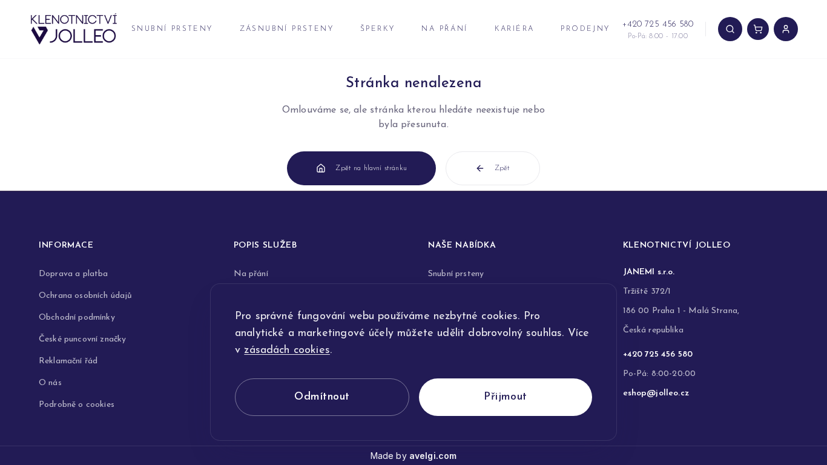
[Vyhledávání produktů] (730, 29)
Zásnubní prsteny (287, 29)
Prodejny (585, 29)
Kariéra (515, 29)
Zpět (502, 168)
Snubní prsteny (172, 29)
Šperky (377, 29)
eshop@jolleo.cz (656, 393)
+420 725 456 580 (658, 354)
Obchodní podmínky (77, 317)
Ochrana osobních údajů (86, 295)
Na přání (444, 29)
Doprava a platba (73, 274)
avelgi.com (433, 455)
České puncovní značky (82, 339)
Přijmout (505, 397)
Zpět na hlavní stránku (371, 168)
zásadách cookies (287, 350)
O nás (50, 383)
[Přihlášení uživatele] (786, 29)
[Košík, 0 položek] (758, 29)
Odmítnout (321, 397)
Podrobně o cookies (76, 404)
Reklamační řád (68, 361)
